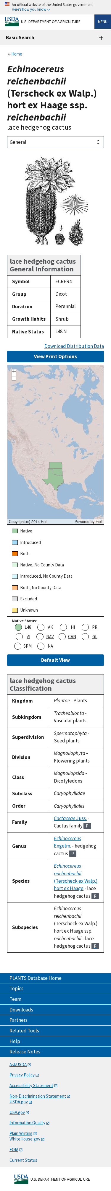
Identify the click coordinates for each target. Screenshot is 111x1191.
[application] (55, 444)
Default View (55, 660)
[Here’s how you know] (55, 7)
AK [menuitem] (50, 627)
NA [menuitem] (50, 646)
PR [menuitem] (94, 627)
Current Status (23, 1160)
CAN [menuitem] (72, 636)
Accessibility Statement (31, 1085)
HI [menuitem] (73, 627)
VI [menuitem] (28, 636)
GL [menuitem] (94, 636)
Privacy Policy (22, 1075)
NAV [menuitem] (50, 636)
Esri (99, 521)
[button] (14, 372)
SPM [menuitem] (27, 646)
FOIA (13, 1149)
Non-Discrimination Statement (37, 1096)
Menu (102, 21)
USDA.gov (18, 1101)
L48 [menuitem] (28, 627)
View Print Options (55, 356)
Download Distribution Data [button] (74, 346)
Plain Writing (21, 1133)
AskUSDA (18, 1064)
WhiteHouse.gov (24, 1139)
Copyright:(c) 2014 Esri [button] (28, 521)
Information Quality (27, 1122)
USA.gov (17, 1112)
